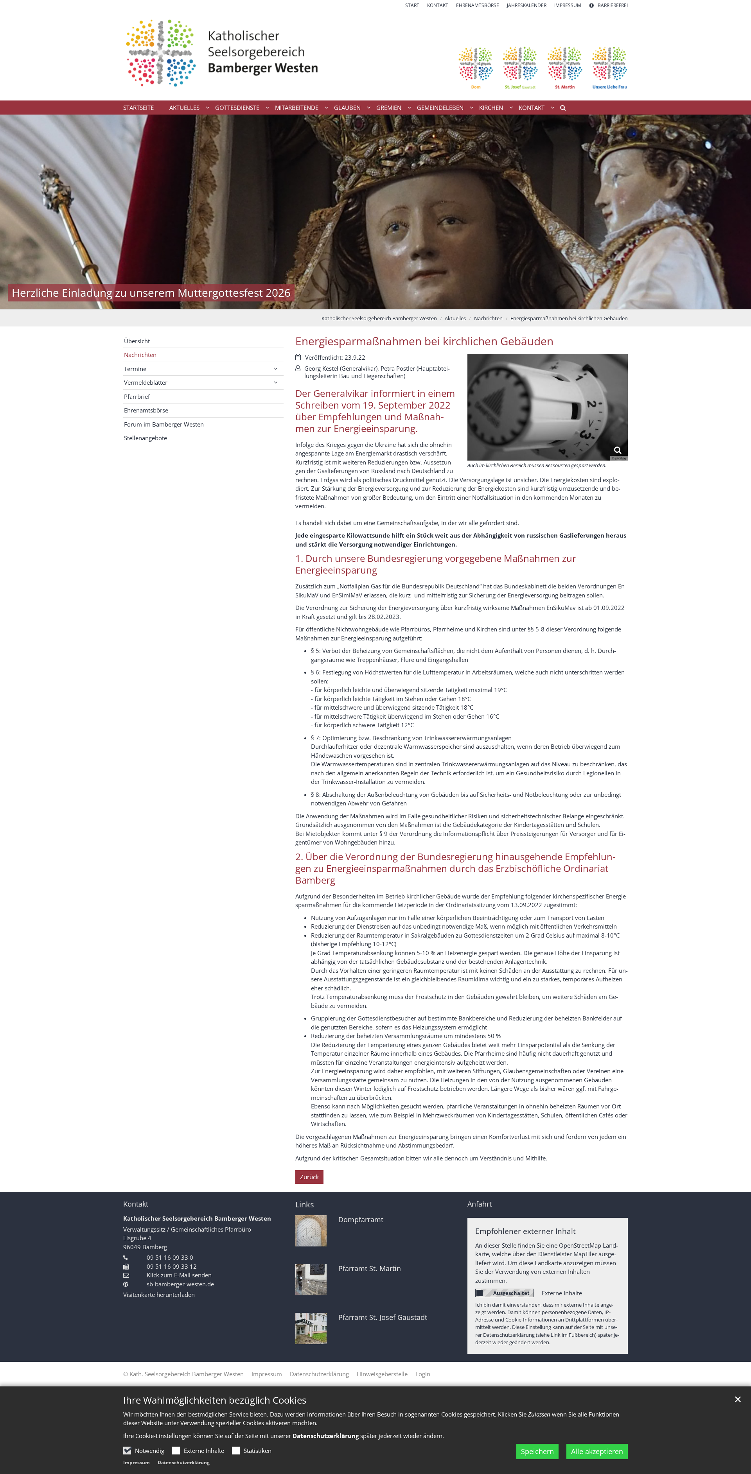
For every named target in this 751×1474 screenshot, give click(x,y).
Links (304, 1204)
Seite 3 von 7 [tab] (362, 301)
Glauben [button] (347, 107)
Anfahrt (479, 1204)
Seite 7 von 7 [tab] (416, 301)
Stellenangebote (145, 438)
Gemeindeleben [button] (440, 107)
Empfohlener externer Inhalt (525, 1231)
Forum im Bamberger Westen (164, 424)
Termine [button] (135, 369)
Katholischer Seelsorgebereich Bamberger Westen (379, 318)
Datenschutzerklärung (184, 1462)
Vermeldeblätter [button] (145, 382)
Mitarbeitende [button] (296, 107)
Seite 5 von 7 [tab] (389, 301)
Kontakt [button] (531, 107)
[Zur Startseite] (375, 55)
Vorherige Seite (15, 212)
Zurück (309, 1177)
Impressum (136, 1462)
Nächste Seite (735, 212)
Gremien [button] (388, 107)
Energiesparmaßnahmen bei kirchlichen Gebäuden (569, 318)
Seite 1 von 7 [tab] (334, 301)
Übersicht (137, 341)
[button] (560, 109)
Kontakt (135, 1204)
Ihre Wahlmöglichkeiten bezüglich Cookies (214, 1400)
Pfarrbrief (137, 396)
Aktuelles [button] (184, 107)
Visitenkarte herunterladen (159, 1294)
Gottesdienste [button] (237, 107)
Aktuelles (455, 318)
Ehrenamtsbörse (146, 410)
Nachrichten (488, 318)
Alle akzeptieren (597, 1451)
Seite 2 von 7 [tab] (348, 301)
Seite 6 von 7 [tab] (403, 301)
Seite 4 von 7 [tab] (375, 301)
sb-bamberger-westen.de (180, 1284)
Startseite (138, 107)
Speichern (537, 1451)
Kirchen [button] (491, 107)
